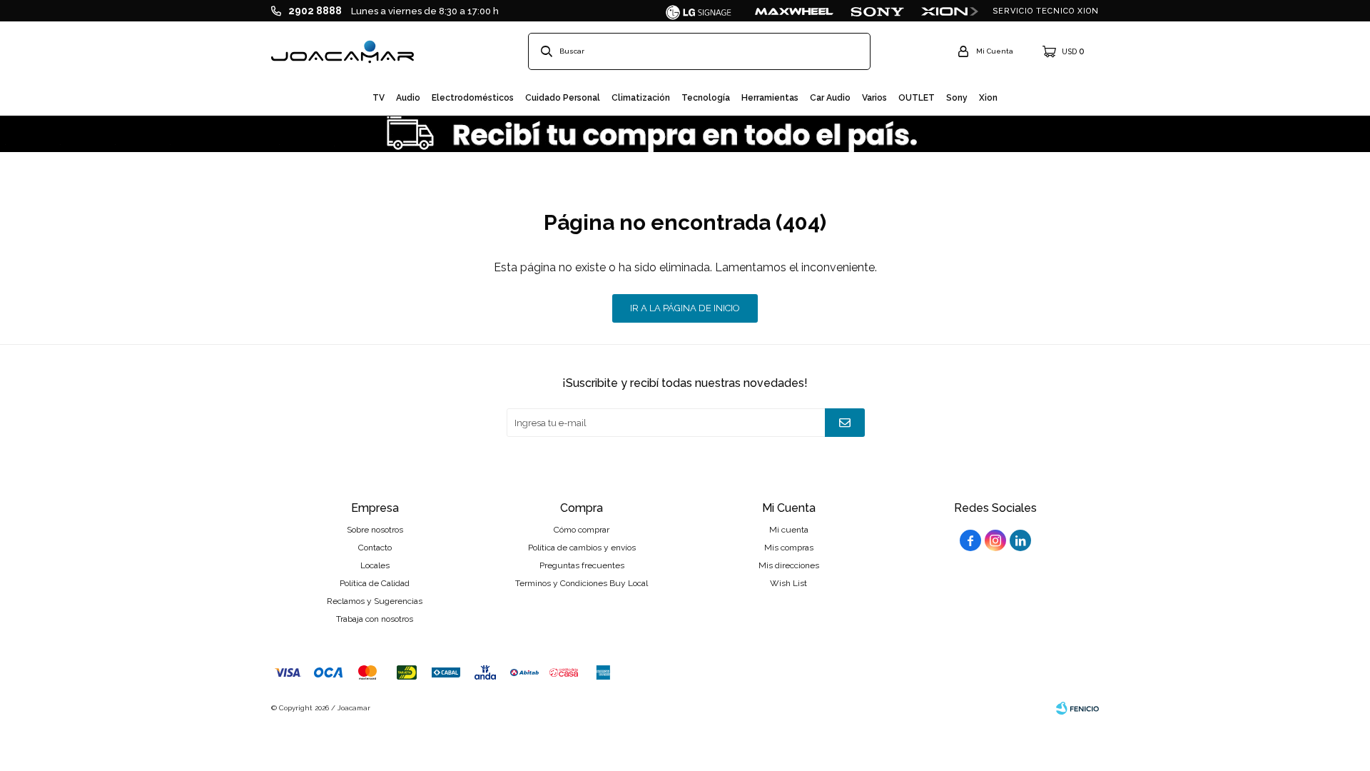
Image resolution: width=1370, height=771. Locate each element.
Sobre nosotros (375, 530)
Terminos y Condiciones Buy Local (581, 583)
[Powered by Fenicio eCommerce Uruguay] (1077, 708)
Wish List (788, 583)
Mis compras (788, 548)
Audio (408, 98)
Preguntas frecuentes (581, 565)
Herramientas (769, 98)
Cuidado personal (562, 98)
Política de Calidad (375, 583)
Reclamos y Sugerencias (374, 601)
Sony (957, 98)
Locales (375, 565)
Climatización (641, 98)
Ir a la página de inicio (685, 308)
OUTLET (916, 98)
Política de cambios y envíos (582, 548)
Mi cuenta (788, 530)
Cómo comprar (581, 530)
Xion (988, 98)
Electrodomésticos (473, 98)
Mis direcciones (788, 565)
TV (378, 98)
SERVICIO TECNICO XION (1046, 11)
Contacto (375, 548)
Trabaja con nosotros (374, 619)
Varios (874, 98)
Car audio (830, 98)
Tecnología (705, 98)
